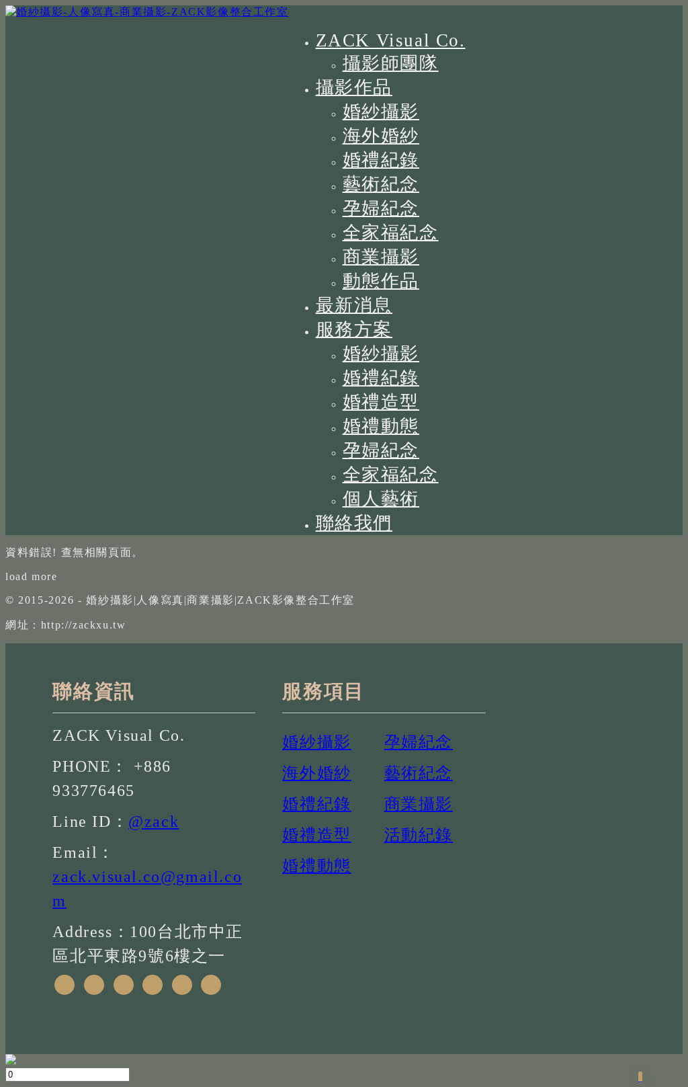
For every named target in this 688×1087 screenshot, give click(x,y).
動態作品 (381, 281)
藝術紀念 (381, 184)
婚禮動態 (381, 426)
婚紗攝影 (381, 112)
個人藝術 (381, 499)
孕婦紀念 (381, 208)
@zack (153, 821)
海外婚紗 (381, 136)
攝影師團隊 (391, 63)
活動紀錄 (418, 835)
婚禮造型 (381, 402)
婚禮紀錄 (381, 160)
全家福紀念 (391, 233)
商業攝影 (381, 257)
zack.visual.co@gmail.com (147, 889)
